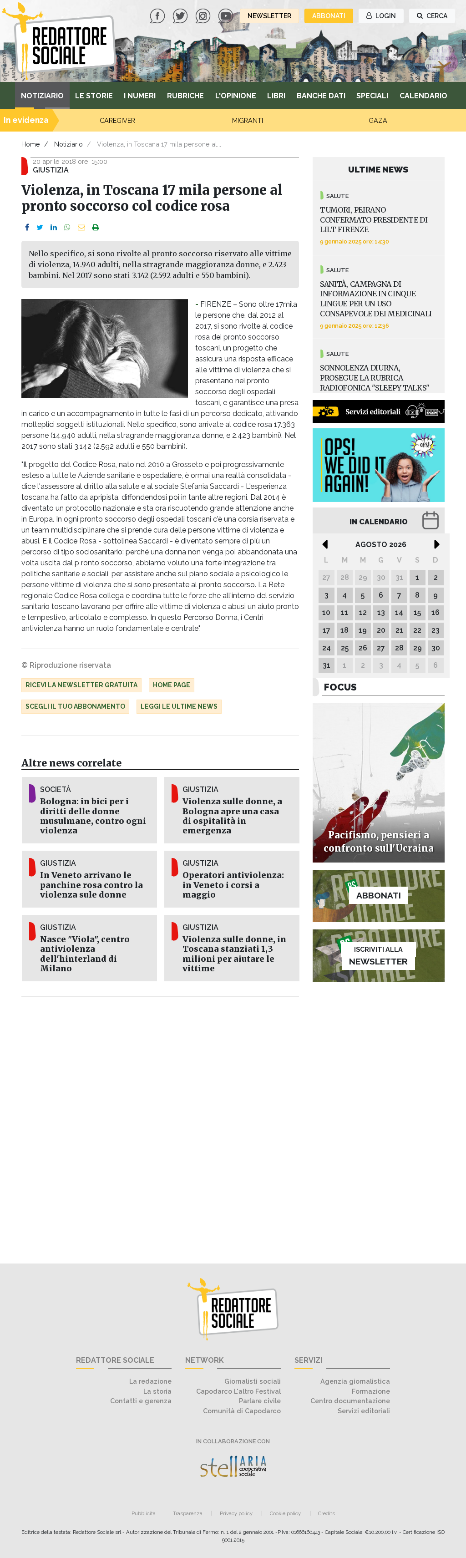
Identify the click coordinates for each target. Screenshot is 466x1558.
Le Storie (94, 95)
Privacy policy (236, 1513)
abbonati (328, 16)
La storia (157, 1391)
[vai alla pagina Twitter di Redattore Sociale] (181, 15)
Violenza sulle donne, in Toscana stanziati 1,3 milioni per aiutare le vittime (234, 953)
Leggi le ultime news (179, 706)
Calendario (423, 95)
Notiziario (42, 95)
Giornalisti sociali (252, 1381)
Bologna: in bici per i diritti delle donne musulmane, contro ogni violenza (93, 816)
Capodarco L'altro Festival (238, 1391)
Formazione (371, 1391)
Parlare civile (260, 1401)
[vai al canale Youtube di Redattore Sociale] (226, 15)
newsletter (269, 16)
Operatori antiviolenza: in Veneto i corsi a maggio (233, 884)
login (385, 16)
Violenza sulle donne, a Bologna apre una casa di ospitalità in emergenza (232, 816)
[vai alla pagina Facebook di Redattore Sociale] (158, 15)
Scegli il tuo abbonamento (75, 706)
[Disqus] (160, 1124)
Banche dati (321, 95)
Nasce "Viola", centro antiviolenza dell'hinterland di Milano (85, 953)
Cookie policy (285, 1513)
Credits (326, 1513)
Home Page (171, 685)
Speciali (372, 95)
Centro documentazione (350, 1401)
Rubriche (185, 95)
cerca (436, 16)
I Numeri (140, 95)
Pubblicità (144, 1513)
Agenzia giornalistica (355, 1381)
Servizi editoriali (364, 1411)
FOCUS (340, 687)
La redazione (150, 1381)
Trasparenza (188, 1513)
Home (30, 144)
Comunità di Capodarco (242, 1411)
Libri (276, 95)
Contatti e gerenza (141, 1401)
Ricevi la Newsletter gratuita (81, 685)
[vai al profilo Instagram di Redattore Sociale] (203, 15)
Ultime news (378, 169)
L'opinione (235, 95)
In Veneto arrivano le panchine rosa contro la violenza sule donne (91, 884)
